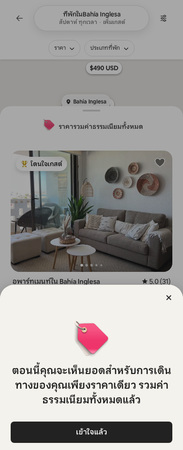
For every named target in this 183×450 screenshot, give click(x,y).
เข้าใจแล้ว (91, 432)
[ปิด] (168, 297)
